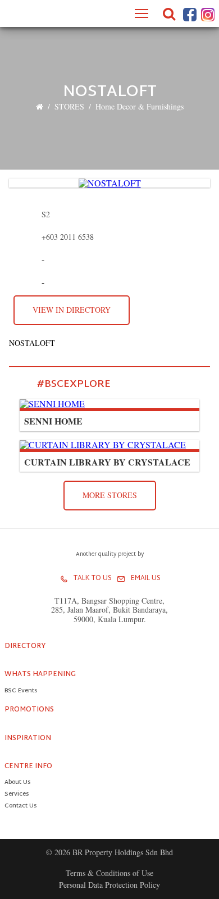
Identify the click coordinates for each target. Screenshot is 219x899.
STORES (69, 106)
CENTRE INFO (28, 766)
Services (16, 794)
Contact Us (20, 806)
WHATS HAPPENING (40, 674)
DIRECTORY (24, 646)
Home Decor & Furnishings (139, 106)
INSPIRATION (27, 738)
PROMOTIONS (29, 710)
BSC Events (20, 691)
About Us (17, 783)
